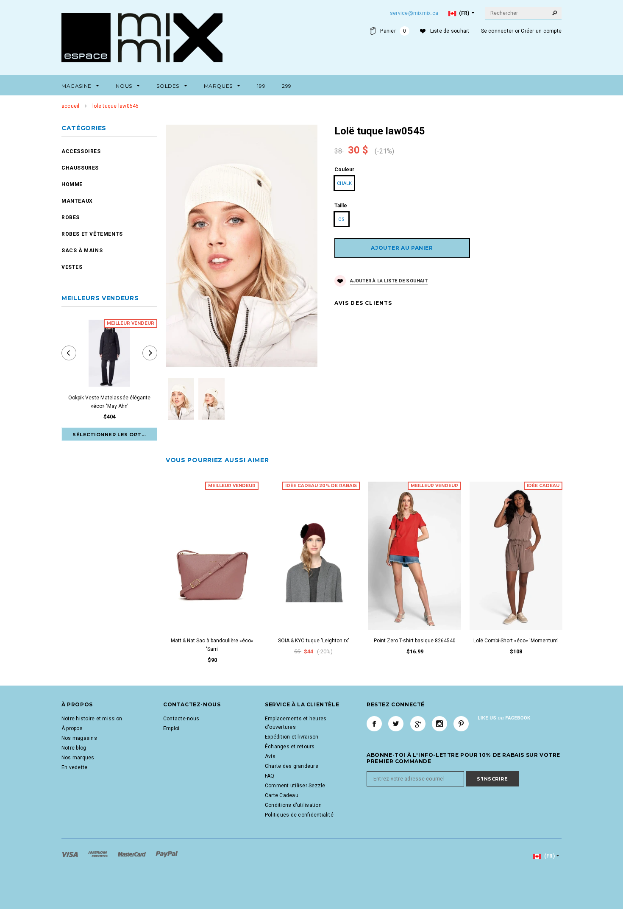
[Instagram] (439, 723)
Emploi (171, 728)
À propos (72, 728)
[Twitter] (395, 723)
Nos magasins (79, 738)
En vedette (74, 767)
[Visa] (70, 854)
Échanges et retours (290, 747)
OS (341, 219)
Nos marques (78, 758)
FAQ (270, 776)
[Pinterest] (461, 723)
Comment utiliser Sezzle (295, 786)
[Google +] (418, 723)
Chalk (344, 183)
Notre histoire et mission (91, 719)
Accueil (70, 106)
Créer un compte (541, 31)
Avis (270, 756)
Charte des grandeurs (291, 766)
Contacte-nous (181, 719)
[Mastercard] (132, 854)
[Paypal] (167, 854)
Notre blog (73, 748)
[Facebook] (374, 723)
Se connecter (497, 31)
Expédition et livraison (292, 737)
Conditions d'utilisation (293, 805)
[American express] (98, 854)
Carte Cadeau (281, 795)
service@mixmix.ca (414, 13)
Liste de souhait (450, 31)
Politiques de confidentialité (299, 815)
